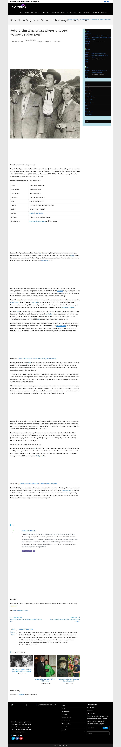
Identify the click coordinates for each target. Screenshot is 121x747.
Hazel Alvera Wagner (36, 213)
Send (105, 727)
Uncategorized (88, 114)
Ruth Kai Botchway (17, 41)
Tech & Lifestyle (89, 111)
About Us (64, 730)
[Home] (66, 19)
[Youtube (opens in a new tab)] (107, 1)
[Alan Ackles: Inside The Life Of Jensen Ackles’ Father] (88, 72)
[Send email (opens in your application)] (110, 1)
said (29, 362)
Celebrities (87, 85)
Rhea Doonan (14, 302)
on (41, 253)
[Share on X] (13, 738)
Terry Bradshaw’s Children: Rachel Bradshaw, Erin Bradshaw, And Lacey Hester (101, 37)
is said (19, 300)
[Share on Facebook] (17, 738)
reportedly (44, 260)
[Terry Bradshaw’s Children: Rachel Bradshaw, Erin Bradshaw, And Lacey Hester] (88, 38)
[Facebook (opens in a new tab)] (105, 1)
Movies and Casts (89, 99)
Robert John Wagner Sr (19, 610)
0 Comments (56, 41)
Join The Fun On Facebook (47, 704)
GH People (87, 94)
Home (63, 705)
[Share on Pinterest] (21, 738)
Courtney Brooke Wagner (38, 221)
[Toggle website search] (110, 12)
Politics (86, 105)
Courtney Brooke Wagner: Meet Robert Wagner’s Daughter (38, 484)
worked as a (49, 314)
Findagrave (39, 456)
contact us (13, 606)
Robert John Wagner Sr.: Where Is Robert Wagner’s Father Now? (95, 19)
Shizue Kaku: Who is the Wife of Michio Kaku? (45, 680)
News (63, 708)
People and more (89, 103)
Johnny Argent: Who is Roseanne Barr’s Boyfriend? (69, 680)
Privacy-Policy (91, 707)
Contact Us (65, 727)
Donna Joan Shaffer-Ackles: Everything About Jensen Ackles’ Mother (100, 55)
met (18, 311)
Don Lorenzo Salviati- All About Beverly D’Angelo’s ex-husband (21, 670)
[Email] (34, 551)
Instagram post (66, 490)
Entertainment (88, 91)
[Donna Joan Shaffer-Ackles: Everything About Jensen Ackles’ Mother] (88, 56)
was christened (61, 326)
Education (87, 88)
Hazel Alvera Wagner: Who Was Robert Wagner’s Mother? (37, 358)
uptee (26, 610)
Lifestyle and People (43, 41)
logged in (21, 694)
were (72, 255)
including (60, 291)
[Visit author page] (13, 632)
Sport (86, 108)
